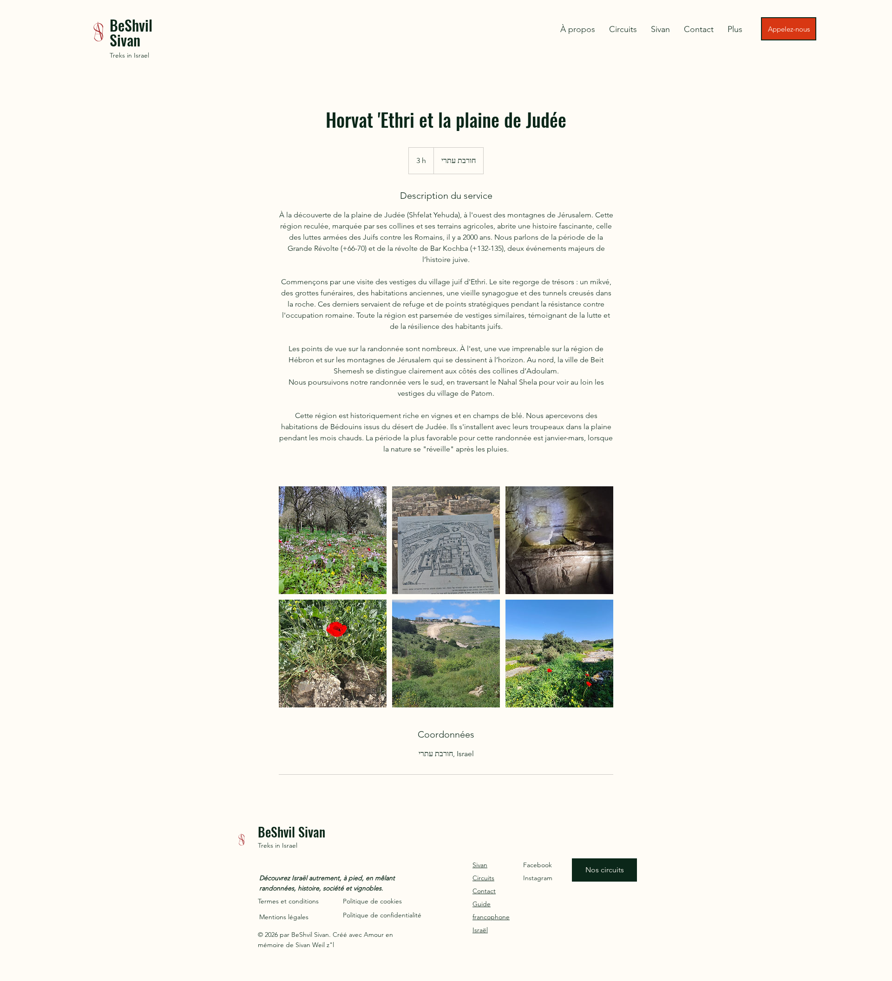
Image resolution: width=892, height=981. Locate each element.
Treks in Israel (129, 55)
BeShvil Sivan (131, 32)
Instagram (537, 878)
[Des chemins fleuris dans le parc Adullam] (333, 540)
